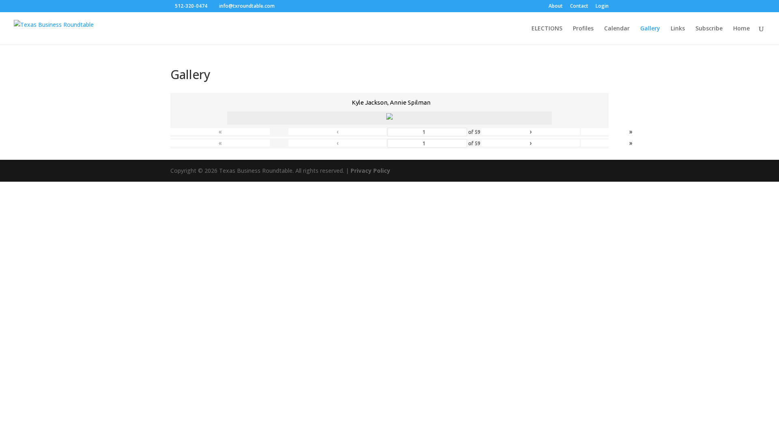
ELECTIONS (547, 29)
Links (678, 29)
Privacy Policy (370, 170)
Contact (579, 6)
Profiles (583, 29)
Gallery (650, 29)
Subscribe (709, 29)
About (556, 6)
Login (602, 6)
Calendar (617, 29)
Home (741, 29)
